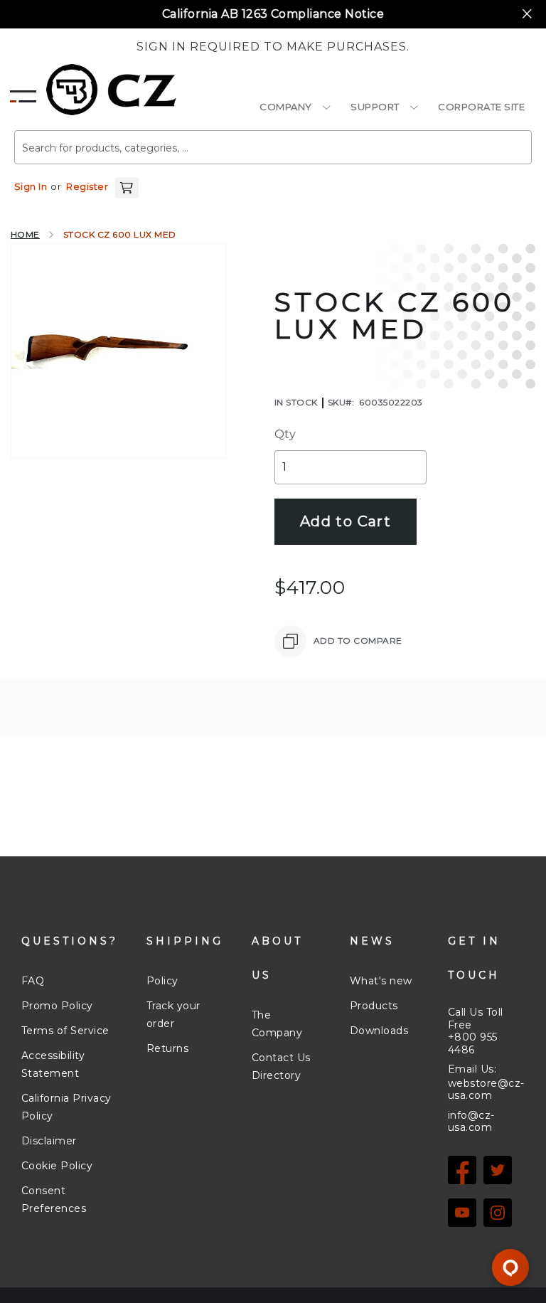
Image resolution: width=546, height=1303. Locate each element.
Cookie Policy (56, 1165)
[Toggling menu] (23, 93)
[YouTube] (462, 1212)
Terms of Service (65, 1030)
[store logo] (111, 89)
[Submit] (500, 141)
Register (87, 186)
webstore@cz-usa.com (486, 1090)
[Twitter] (497, 1170)
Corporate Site (481, 106)
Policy (162, 980)
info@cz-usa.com (471, 1121)
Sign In (30, 186)
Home (25, 234)
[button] (126, 186)
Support (375, 106)
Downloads (379, 1030)
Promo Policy (57, 1005)
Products (374, 1005)
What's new (381, 980)
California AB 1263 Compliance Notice (273, 14)
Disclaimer (49, 1140)
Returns (167, 1048)
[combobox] (273, 147)
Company (285, 106)
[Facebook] (462, 1170)
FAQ (32, 980)
